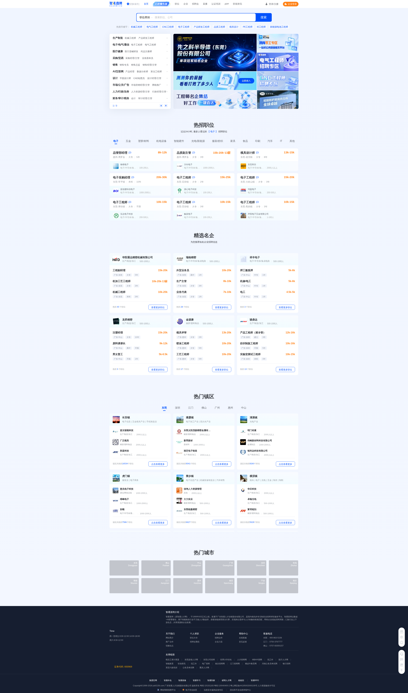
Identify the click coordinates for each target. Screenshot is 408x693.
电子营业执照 (191, 690)
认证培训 (215, 4)
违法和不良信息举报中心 (240, 690)
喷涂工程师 (182, 343)
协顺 (122, 509)
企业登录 (292, 4)
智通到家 (211, 680)
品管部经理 (120, 152)
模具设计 (233, 27)
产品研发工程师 (201, 27)
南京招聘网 (220, 664)
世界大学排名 (226, 660)
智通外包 (167, 680)
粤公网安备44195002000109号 (244, 686)
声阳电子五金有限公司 (258, 214)
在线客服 (243, 638)
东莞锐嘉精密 (190, 509)
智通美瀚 (182, 680)
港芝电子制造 (190, 450)
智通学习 (196, 680)
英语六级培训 (171, 668)
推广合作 (169, 642)
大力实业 (188, 499)
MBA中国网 (257, 660)
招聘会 (195, 4)
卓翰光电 (252, 499)
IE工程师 (261, 27)
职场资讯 (237, 4)
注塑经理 (118, 332)
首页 (146, 4)
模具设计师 (247, 152)
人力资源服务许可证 (266, 686)
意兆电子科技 (126, 489)
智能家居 (169, 664)
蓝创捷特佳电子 (127, 189)
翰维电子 (124, 164)
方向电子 (188, 164)
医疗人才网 (283, 660)
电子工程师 (183, 27)
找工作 (270, 660)
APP (227, 4)
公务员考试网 (188, 668)
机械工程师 (136, 27)
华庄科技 (252, 489)
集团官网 (153, 680)
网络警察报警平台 (168, 690)
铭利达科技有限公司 (258, 450)
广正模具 (124, 440)
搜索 (264, 17)
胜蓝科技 (124, 450)
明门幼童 (252, 430)
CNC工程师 (168, 27)
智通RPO (255, 680)
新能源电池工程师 (279, 27)
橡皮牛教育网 (251, 664)
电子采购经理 (121, 177)
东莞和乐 (252, 164)
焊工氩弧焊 (246, 270)
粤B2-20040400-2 (222, 686)
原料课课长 (119, 343)
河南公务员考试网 (269, 664)
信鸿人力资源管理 (193, 489)
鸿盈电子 (252, 189)
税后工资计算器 (172, 660)
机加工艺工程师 (122, 281)
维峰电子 (124, 499)
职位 (177, 4)
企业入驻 (218, 642)
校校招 (241, 680)
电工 (242, 292)
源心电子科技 (190, 189)
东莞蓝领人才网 (191, 660)
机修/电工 (245, 281)
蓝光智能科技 (126, 430)
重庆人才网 (204, 668)
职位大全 (194, 638)
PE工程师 (247, 27)
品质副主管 (184, 152)
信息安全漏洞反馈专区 (213, 690)
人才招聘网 (242, 660)
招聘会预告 (195, 642)
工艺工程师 (182, 354)
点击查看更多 (158, 464)
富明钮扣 (252, 509)
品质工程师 (219, 27)
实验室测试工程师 (250, 354)
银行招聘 (286, 664)
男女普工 (118, 354)
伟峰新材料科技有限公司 (260, 440)
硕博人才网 (226, 680)
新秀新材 (188, 440)
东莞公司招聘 (209, 660)
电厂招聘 (206, 664)
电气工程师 (152, 27)
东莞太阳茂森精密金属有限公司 (197, 430)
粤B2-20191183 (207, 686)
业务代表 (181, 292)
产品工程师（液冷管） (253, 332)
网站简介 (169, 638)
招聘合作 (218, 638)
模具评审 (181, 332)
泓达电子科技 (126, 214)
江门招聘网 (235, 664)
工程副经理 (119, 270)
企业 (185, 4)
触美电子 (188, 214)
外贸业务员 (182, 270)
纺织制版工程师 (249, 343)
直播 (205, 4)
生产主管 (181, 281)
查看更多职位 (158, 307)
